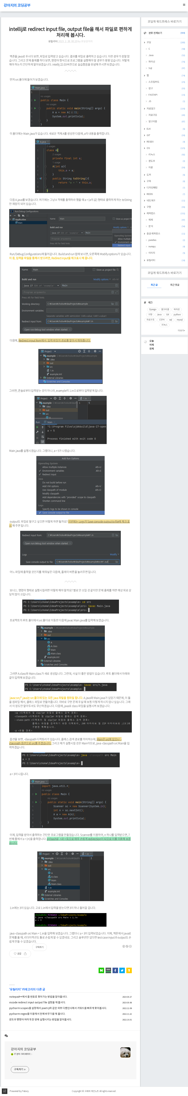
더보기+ (181, 330)
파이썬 (177, 309)
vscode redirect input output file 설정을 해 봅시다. (37, 1002)
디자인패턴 (166, 187)
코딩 (166, 42)
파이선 (167, 61)
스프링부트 (167, 82)
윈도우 (167, 161)
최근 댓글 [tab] (174, 285)
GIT (166, 135)
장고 (167, 88)
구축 (166, 181)
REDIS (166, 194)
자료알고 (166, 108)
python (177, 314)
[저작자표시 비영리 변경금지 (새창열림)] (127, 946)
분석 (167, 226)
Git (167, 314)
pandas (167, 240)
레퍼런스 (166, 213)
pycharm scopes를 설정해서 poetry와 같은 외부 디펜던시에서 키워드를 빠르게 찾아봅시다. (58, 1008)
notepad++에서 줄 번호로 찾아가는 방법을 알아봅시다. (38, 996)
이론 (167, 167)
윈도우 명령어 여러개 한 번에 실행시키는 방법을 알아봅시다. (40, 1019)
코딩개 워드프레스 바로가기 (165, 21)
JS (167, 101)
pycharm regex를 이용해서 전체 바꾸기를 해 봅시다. (37, 1014)
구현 (166, 207)
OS (166, 148)
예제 (167, 220)
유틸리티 (53, 41)
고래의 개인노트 (91, 1091)
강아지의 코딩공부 (17, 5)
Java (167, 55)
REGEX (166, 141)
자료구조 (167, 115)
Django (152, 309)
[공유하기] (26, 953)
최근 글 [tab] (154, 285)
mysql (180, 320)
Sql (167, 68)
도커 (166, 175)
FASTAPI (167, 95)
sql (170, 320)
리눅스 (167, 154)
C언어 (161, 320)
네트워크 (166, 200)
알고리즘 (167, 121)
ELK (166, 129)
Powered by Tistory (19, 1091)
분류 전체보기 (166, 33)
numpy (167, 246)
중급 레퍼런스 (166, 233)
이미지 (167, 253)
